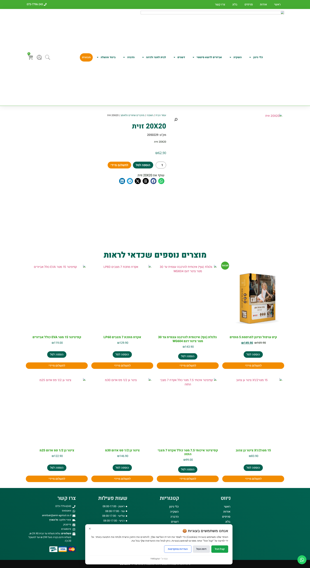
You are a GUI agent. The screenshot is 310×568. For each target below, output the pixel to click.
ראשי (277, 4)
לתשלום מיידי (119, 165)
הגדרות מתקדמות (178, 548)
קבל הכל (220, 548)
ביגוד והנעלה (108, 57)
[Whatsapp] (301, 559)
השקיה (237, 57)
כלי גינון (258, 57)
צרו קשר (220, 4)
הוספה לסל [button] (253, 354)
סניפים (249, 4)
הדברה (131, 57)
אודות (263, 4)
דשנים (181, 57)
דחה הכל (201, 548)
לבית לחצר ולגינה (156, 57)
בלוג (234, 4)
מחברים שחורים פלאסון (132, 115)
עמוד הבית (161, 115)
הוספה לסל (143, 165)
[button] (176, 119)
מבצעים (86, 57)
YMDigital (155, 558)
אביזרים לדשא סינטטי (209, 57)
